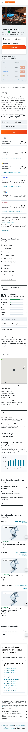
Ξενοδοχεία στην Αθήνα (10, 670)
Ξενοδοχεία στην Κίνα (7, 727)
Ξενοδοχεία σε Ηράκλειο (10, 674)
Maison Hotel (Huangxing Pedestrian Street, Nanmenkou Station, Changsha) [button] (12, 609)
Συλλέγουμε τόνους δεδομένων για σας (12, 714)
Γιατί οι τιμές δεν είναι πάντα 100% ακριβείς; (12, 717)
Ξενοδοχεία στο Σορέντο (10, 677)
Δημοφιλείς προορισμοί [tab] (10, 657)
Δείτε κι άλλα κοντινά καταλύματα (21, 521)
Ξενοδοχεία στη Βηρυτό (10, 668)
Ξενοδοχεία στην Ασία (20, 725)
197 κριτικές (21, 32)
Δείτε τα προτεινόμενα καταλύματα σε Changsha (21, 587)
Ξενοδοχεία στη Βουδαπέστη (11, 679)
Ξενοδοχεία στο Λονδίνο (10, 683)
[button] (2, 2)
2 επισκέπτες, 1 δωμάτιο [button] (10, 43)
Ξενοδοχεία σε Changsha (8, 728)
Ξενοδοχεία (11, 725)
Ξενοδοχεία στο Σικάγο (10, 681)
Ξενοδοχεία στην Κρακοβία (11, 685)
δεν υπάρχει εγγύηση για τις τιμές (9, 706)
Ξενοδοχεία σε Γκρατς (10, 690)
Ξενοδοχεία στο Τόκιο (9, 672)
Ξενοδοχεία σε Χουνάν (19, 727)
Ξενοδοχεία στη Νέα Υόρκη (11, 688)
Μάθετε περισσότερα (8, 222)
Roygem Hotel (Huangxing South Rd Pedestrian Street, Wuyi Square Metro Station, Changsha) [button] (13, 543)
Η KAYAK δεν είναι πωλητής (10, 711)
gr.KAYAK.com (4, 725)
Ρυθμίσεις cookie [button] (5, 230)
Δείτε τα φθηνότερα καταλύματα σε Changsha (21, 554)
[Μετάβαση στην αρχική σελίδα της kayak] (10, 2)
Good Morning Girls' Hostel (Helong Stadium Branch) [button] (12, 576)
